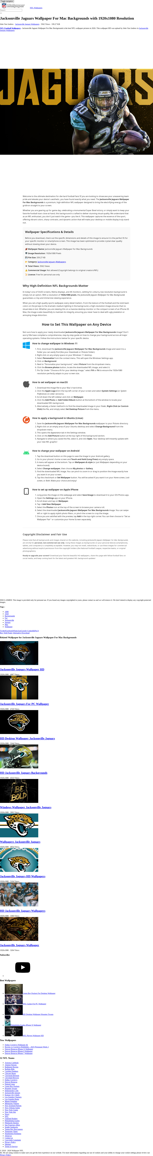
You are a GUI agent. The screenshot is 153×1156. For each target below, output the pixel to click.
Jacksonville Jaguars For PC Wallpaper (24, 703)
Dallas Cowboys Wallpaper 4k (16, 1045)
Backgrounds (10, 616)
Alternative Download (21, 633)
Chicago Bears (10, 1073)
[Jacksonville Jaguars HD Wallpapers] (19, 871)
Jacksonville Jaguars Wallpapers (27, 24)
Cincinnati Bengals (12, 1076)
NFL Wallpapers (36, 8)
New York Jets (10, 1112)
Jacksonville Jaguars (12, 1093)
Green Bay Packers (12, 1086)
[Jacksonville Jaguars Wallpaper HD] (19, 664)
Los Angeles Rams (12, 1099)
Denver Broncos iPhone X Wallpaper (19, 1049)
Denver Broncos (11, 1082)
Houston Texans (11, 1088)
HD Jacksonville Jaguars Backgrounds (23, 772)
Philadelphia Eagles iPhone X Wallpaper (26, 1025)
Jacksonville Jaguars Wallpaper (19, 945)
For (6, 618)
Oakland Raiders (11, 1119)
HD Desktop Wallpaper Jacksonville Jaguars (27, 738)
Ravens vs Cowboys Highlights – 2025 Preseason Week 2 (27, 1047)
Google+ (24, 631)
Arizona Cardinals (12, 1063)
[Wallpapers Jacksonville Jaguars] (19, 837)
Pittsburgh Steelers (12, 1123)
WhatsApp (17, 631)
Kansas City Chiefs (12, 1095)
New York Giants (11, 1110)
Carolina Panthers (11, 1071)
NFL (6, 1116)
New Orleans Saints (12, 1108)
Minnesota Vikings (12, 1104)
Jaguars (7, 622)
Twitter (2, 631)
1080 (7, 612)
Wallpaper (8, 627)
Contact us (9, 1138)
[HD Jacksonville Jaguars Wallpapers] (19, 906)
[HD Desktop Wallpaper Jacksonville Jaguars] (19, 733)
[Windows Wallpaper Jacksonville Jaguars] (19, 802)
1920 (7, 614)
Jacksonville (9, 620)
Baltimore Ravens (11, 1067)
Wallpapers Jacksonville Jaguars (20, 841)
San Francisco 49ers (12, 1125)
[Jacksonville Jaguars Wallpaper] (19, 940)
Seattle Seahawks (11, 1127)
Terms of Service (11, 1146)
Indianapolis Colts (11, 1091)
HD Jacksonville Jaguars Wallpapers (22, 910)
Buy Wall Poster (6, 633)
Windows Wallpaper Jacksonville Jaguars (25, 807)
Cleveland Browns (12, 1078)
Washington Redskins (13, 1134)
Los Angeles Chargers (13, 1097)
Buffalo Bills (9, 1069)
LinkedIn (31, 631)
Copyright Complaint (13, 1140)
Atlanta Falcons (11, 1065)
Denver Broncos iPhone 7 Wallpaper (19, 1053)
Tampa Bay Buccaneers (14, 1129)
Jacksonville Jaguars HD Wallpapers (22, 876)
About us (8, 1136)
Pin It (37, 631)
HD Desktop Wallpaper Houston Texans (38, 1014)
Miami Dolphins (11, 1101)
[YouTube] (23, 976)
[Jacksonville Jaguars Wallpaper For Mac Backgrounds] (76, 112)
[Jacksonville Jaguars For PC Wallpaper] (19, 699)
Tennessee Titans (11, 1131)
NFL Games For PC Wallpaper (34, 1004)
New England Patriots (13, 1106)
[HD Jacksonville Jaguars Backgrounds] (19, 768)
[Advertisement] (71, 50)
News (7, 1114)
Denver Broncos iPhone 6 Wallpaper (19, 1051)
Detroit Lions (10, 1084)
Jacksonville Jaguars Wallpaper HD (22, 669)
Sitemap (8, 1144)
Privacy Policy (10, 1142)
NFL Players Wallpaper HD (33, 1036)
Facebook (9, 631)
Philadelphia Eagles (12, 1121)
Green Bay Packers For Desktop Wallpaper (39, 993)
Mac (6, 625)
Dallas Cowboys (11, 1080)
